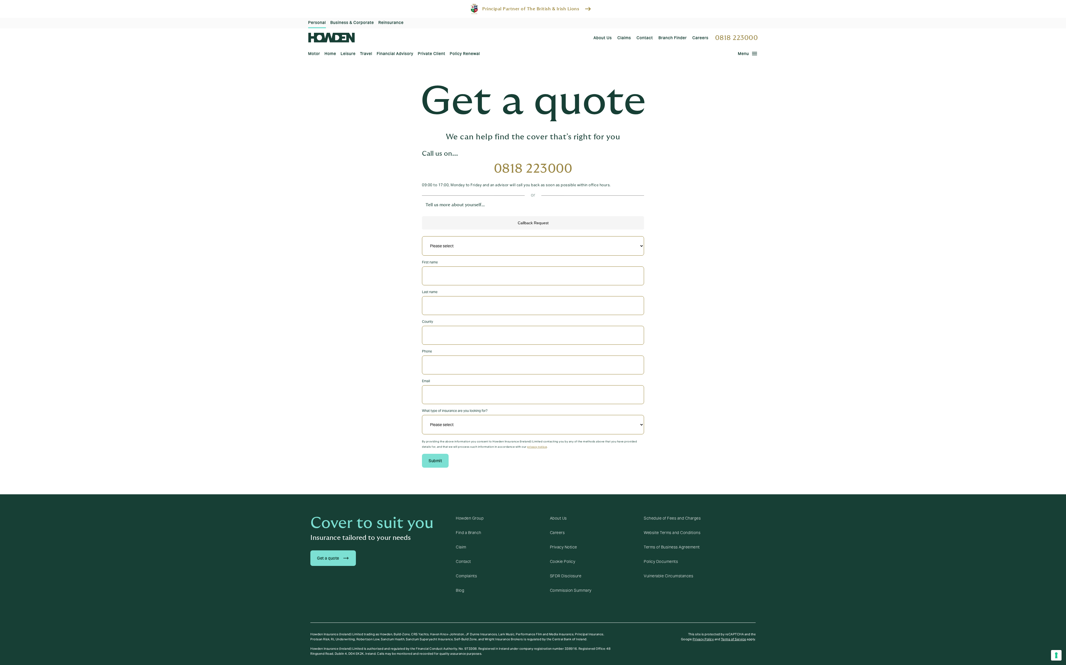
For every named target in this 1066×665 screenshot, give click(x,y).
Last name (430, 292)
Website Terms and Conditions (672, 532)
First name (430, 262)
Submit (435, 460)
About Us (558, 518)
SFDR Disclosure (566, 575)
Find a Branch (468, 532)
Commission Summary (571, 590)
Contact (463, 561)
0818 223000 (736, 37)
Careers (557, 532)
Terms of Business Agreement (672, 547)
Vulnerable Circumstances (668, 575)
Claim (461, 547)
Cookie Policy (562, 561)
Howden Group (470, 518)
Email (426, 381)
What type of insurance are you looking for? (454, 411)
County (427, 321)
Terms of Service (733, 639)
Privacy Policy (703, 639)
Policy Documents (661, 561)
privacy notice (537, 447)
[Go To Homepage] (331, 37)
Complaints (466, 575)
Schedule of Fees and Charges (672, 518)
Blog (460, 590)
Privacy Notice (563, 547)
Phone (427, 351)
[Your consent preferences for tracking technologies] (1056, 655)
